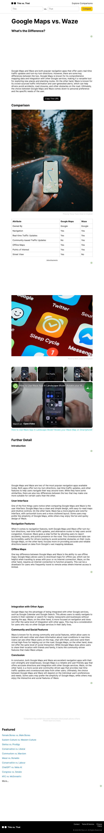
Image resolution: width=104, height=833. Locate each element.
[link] (15, 386)
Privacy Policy (99, 825)
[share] (87, 388)
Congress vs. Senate (12, 772)
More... (5, 781)
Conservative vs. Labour (13, 762)
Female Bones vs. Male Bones (16, 735)
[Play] (77, 374)
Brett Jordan (79, 359)
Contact (77, 824)
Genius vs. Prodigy (11, 744)
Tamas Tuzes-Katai (76, 214)
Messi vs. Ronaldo (10, 758)
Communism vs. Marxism (14, 753)
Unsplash (89, 214)
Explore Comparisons (82, 3)
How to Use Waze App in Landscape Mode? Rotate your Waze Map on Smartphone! (51, 385)
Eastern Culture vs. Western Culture (19, 739)
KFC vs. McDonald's (11, 776)
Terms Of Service (88, 824)
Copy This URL (52, 99)
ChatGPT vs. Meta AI (12, 767)
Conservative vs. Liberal (13, 749)
